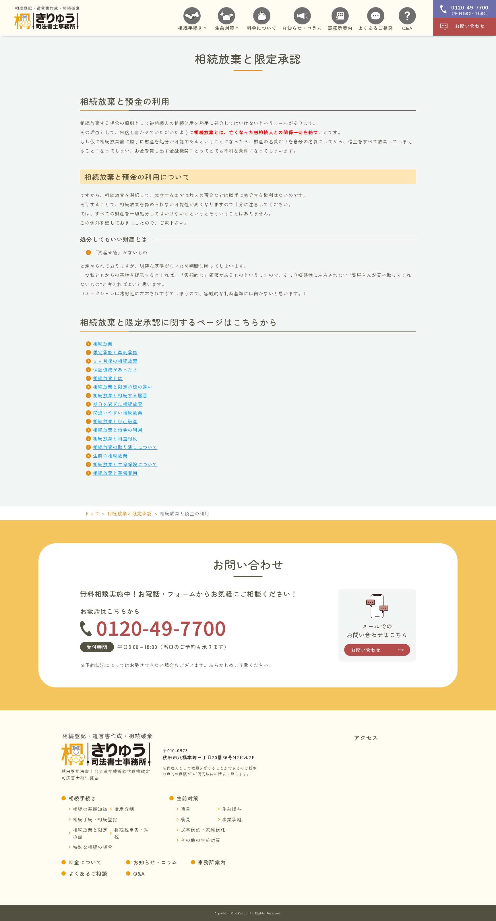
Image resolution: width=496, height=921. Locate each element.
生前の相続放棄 (110, 455)
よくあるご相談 (88, 873)
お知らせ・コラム (155, 862)
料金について (85, 862)
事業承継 (232, 819)
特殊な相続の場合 (93, 846)
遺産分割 (124, 809)
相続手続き (82, 798)
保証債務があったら (115, 369)
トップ (92, 513)
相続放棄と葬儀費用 (115, 472)
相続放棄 (103, 343)
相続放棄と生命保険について (125, 464)
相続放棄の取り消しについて (125, 447)
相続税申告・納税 (131, 833)
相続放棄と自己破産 (115, 421)
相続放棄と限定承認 (129, 513)
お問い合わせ (470, 25)
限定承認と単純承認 (115, 352)
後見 (186, 819)
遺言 (186, 809)
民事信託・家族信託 (203, 829)
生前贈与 (232, 809)
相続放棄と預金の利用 (118, 429)
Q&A (139, 873)
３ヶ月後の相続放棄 (115, 360)
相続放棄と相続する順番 (120, 395)
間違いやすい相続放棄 (118, 412)
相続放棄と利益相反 (115, 438)
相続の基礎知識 (90, 809)
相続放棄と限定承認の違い (122, 386)
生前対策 (188, 798)
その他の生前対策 (200, 840)
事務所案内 (212, 862)
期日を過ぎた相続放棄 (118, 403)
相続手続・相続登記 (95, 819)
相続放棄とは (108, 378)
